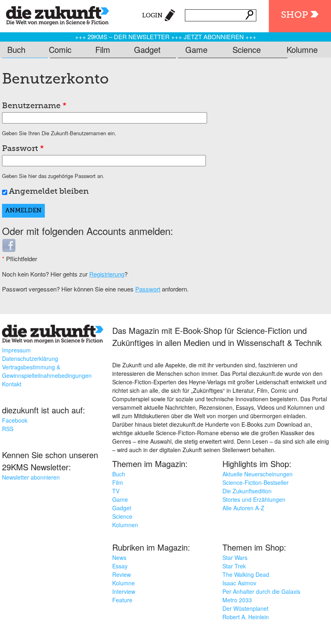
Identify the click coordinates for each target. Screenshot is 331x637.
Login (152, 16)
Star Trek (234, 566)
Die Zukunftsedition (247, 491)
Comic (60, 49)
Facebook (14, 420)
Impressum (16, 350)
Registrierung (106, 274)
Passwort (23, 149)
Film (102, 49)
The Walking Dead (245, 574)
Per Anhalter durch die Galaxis (261, 591)
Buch (16, 49)
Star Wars (234, 557)
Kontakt (11, 384)
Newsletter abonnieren (31, 477)
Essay (120, 566)
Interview (123, 591)
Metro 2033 (237, 600)
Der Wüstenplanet (245, 608)
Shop (294, 15)
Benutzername (34, 106)
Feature (122, 600)
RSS (7, 429)
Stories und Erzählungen (253, 499)
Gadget (147, 49)
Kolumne (302, 49)
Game (196, 49)
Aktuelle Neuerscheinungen (257, 474)
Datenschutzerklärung (30, 358)
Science (247, 49)
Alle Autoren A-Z (243, 508)
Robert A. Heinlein (245, 617)
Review (121, 574)
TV (115, 491)
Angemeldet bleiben (49, 192)
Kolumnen (125, 525)
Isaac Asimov (239, 583)
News (119, 557)
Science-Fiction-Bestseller (255, 482)
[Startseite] (54, 14)
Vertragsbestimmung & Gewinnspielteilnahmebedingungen (47, 371)
